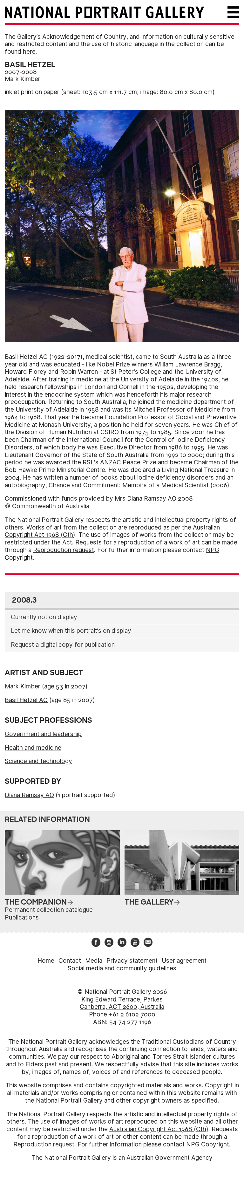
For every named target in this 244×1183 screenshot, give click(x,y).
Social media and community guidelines (122, 968)
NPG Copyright (207, 1144)
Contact (69, 960)
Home (45, 960)
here (29, 51)
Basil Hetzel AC (26, 700)
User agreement (184, 960)
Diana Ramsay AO (29, 795)
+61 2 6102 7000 (132, 1014)
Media (93, 960)
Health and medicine (33, 747)
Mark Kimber (22, 79)
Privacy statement (132, 960)
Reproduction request (63, 550)
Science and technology (38, 761)
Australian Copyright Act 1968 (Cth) (158, 1129)
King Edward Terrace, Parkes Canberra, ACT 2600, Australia (122, 1003)
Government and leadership (43, 734)
